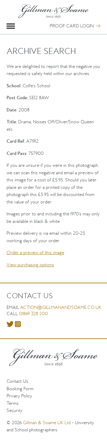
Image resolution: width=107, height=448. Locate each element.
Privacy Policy (19, 396)
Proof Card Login (72, 26)
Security (14, 410)
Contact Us (17, 381)
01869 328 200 (33, 313)
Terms (13, 403)
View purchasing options (30, 264)
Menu (11, 26)
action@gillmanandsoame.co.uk (60, 307)
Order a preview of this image (35, 252)
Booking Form (20, 388)
